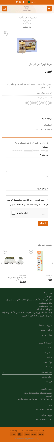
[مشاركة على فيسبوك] (45, 103)
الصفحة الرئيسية (45, 342)
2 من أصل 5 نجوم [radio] (43, 150)
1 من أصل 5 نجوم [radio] (47, 150)
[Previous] (51, 268)
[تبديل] (3, 371)
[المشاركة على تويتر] (41, 103)
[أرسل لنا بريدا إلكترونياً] (17, 2)
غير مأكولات (22, 17)
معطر (50, 277)
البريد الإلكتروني (41, 188)
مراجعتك (44, 155)
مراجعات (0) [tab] (47, 118)
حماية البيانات (46, 335)
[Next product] (29, 22)
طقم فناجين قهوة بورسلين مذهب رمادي (16, 278)
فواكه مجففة (46, 362)
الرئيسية (33, 17)
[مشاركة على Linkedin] (27, 103)
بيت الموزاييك (46, 372)
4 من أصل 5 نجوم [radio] (28, 150)
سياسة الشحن (46, 330)
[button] (49, 8)
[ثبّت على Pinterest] (32, 103)
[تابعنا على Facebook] (24, 2)
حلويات (49, 347)
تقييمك (45, 147)
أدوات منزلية (47, 376)
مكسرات (48, 352)
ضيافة (49, 357)
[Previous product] (24, 22)
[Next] (2, 268)
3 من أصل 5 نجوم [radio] (36, 150)
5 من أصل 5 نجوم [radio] (17, 150)
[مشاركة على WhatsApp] (50, 103)
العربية (34, 2)
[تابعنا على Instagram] (20, 2)
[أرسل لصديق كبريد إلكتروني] (36, 103)
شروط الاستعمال (45, 325)
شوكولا (49, 367)
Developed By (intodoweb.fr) (27, 438)
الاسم (45, 176)
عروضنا (49, 381)
